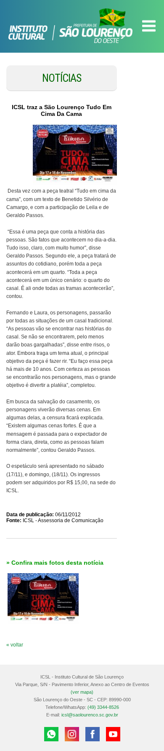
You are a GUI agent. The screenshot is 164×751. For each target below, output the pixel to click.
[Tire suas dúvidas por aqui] (51, 734)
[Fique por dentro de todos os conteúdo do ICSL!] (92, 734)
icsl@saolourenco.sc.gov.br (89, 714)
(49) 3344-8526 (103, 707)
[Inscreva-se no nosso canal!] (113, 734)
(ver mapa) (82, 692)
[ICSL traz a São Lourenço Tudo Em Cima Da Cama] (75, 155)
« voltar (14, 645)
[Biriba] (43, 598)
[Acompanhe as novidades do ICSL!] (72, 734)
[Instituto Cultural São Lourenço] (82, 25)
